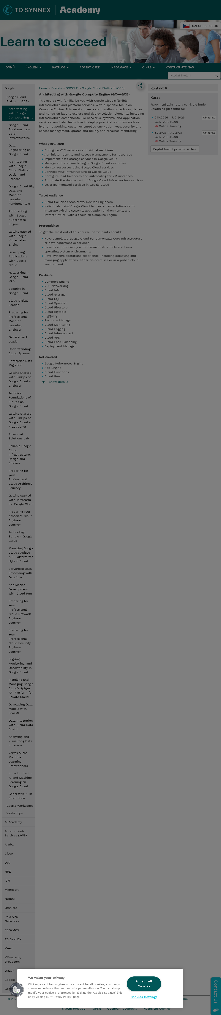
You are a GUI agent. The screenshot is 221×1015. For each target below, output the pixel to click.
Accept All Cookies (144, 983)
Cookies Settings (144, 997)
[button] (17, 989)
